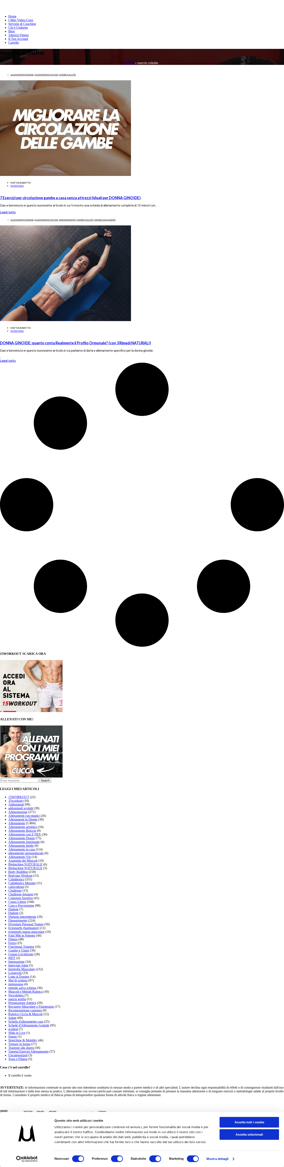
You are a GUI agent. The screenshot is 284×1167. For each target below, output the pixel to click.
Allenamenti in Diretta (22, 819)
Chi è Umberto (18, 27)
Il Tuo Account (18, 39)
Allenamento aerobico (22, 827)
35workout (15, 800)
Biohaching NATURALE (25, 864)
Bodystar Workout (20, 875)
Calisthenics (16, 879)
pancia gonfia (17, 999)
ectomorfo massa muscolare (26, 931)
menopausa (15, 984)
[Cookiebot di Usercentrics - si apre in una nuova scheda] (27, 1159)
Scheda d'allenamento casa (25, 1021)
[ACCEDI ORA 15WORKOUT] (31, 711)
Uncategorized (17, 1055)
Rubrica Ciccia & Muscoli (25, 1014)
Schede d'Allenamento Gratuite (28, 1025)
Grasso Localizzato (105, 220)
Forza (12, 943)
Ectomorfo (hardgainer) (23, 928)
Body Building (18, 872)
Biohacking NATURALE (25, 868)
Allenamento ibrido (21, 845)
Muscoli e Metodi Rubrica (25, 991)
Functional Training (21, 946)
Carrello (13, 42)
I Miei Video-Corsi (20, 20)
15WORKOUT (18, 797)
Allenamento (16, 823)
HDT (11, 958)
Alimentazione (17, 812)
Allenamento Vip (19, 857)
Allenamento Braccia (22, 830)
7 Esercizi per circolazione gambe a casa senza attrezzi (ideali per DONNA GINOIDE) (70, 197)
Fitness (12, 939)
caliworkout (16, 887)
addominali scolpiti (20, 808)
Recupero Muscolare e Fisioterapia (31, 1006)
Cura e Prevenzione (21, 905)
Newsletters (16, 995)
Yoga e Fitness (17, 1059)
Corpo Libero (17, 902)
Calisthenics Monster (22, 883)
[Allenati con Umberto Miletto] (31, 776)
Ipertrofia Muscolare (21, 969)
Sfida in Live (16, 1033)
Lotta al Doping (18, 976)
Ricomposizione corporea (25, 1010)
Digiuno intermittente (22, 917)
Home (12, 16)
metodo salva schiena (22, 988)
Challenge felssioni (20, 894)
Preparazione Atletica (22, 1003)
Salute (12, 1018)
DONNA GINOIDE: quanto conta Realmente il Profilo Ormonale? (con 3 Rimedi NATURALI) (75, 343)
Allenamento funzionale (24, 842)
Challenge (15, 890)
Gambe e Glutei (67, 74)
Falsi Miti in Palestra (21, 935)
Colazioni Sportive (20, 898)
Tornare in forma (19, 1044)
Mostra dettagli (217, 1159)
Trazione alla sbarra (21, 1048)
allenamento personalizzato (26, 853)
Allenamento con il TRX (24, 834)
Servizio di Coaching (22, 24)
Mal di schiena (17, 980)
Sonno (12, 1036)
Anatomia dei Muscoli (22, 860)
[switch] (117, 1158)
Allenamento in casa (46, 74)
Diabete (13, 909)
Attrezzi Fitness (18, 35)
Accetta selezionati (249, 1134)
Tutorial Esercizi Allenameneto (28, 1051)
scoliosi (13, 1029)
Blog (11, 31)
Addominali (16, 804)
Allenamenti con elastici (24, 815)
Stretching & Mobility (22, 1040)
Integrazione (16, 961)
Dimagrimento (67, 220)
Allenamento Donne (22, 74)
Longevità (15, 973)
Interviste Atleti (18, 965)
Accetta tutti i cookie (249, 1122)
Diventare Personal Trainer (25, 924)
